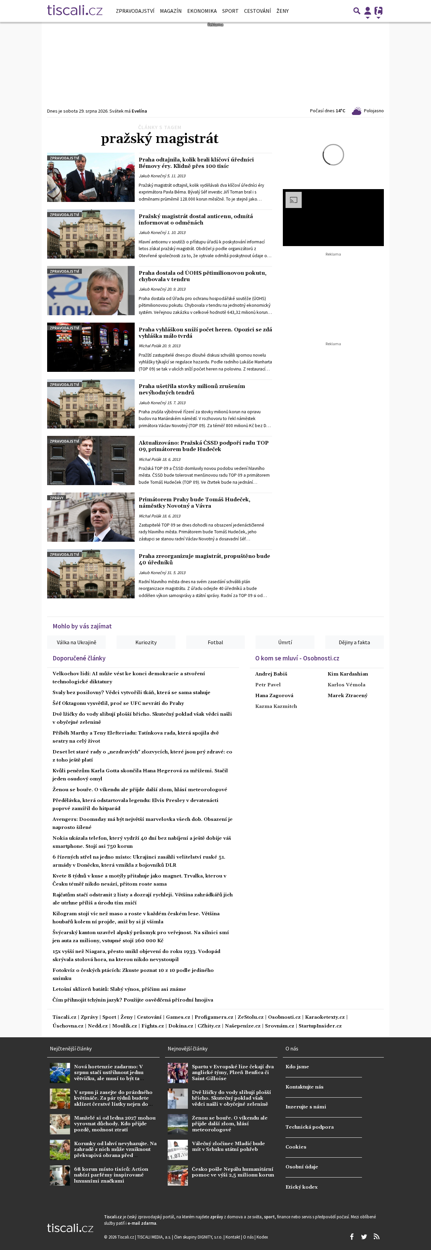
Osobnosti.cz (284, 1017)
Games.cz (178, 1017)
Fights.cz (152, 1026)
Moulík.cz (124, 1026)
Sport (230, 10)
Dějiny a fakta (354, 642)
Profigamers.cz (214, 1017)
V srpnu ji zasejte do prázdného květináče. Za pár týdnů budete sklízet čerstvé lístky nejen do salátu (113, 1101)
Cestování (257, 10)
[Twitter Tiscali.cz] (364, 1237)
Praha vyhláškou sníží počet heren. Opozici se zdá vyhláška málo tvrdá (205, 332)
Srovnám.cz (279, 1026)
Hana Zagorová (274, 696)
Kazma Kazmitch (276, 707)
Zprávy (56, 497)
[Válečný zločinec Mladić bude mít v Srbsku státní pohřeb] (178, 1150)
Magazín (171, 10)
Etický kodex (302, 1187)
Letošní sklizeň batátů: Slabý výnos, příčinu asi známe (119, 989)
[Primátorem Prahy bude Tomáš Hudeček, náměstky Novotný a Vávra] (91, 517)
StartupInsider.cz (320, 1026)
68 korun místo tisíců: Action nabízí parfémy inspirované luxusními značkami (111, 1175)
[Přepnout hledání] (357, 11)
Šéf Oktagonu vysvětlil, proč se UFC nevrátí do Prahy (118, 704)
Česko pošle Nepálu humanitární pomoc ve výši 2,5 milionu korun (233, 1172)
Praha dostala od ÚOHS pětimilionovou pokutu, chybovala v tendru (202, 276)
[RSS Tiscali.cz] (376, 1237)
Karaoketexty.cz (325, 1017)
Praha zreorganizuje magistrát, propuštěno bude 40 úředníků (204, 559)
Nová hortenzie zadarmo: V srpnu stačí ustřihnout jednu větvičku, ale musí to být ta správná (108, 1076)
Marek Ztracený (347, 696)
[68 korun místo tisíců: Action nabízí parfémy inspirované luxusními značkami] (60, 1175)
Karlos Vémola (346, 685)
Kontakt (233, 1237)
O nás (249, 1237)
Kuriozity (146, 642)
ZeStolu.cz (251, 1017)
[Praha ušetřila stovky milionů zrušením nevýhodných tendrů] (91, 403)
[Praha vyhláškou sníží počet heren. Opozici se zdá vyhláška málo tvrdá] (91, 347)
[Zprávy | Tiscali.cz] (74, 11)
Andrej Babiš (271, 674)
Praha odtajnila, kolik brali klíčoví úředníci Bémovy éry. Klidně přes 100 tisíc (196, 163)
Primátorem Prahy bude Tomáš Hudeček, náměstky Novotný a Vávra (194, 502)
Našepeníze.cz (243, 1026)
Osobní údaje (302, 1167)
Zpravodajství (135, 10)
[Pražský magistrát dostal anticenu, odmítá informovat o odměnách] (91, 234)
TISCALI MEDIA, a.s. (154, 1237)
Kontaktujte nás (305, 1087)
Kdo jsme (297, 1067)
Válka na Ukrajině (76, 642)
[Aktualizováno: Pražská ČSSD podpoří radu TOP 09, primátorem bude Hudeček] (91, 460)
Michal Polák (150, 346)
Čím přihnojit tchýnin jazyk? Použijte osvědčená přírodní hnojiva (133, 1000)
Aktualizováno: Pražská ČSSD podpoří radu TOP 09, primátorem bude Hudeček (204, 446)
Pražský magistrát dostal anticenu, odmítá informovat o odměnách (196, 219)
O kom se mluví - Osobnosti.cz (297, 658)
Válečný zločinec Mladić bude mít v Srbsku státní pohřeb (228, 1147)
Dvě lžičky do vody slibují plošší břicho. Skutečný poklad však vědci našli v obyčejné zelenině (231, 1098)
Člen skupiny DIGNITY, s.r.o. (199, 1237)
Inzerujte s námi (306, 1107)
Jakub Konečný (152, 176)
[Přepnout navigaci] (367, 11)
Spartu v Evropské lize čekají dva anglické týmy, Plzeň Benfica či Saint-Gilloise (233, 1073)
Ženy (282, 10)
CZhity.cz (209, 1026)
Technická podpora (310, 1127)
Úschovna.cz (68, 1026)
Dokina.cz (180, 1026)
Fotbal (215, 642)
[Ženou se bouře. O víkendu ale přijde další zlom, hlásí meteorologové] (178, 1124)
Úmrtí (285, 642)
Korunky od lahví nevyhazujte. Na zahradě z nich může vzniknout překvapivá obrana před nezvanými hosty (115, 1152)
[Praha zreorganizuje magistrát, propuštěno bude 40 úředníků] (91, 573)
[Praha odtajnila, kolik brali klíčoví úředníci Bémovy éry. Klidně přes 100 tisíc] (91, 177)
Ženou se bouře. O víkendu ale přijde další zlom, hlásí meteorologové (140, 790)
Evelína (139, 111)
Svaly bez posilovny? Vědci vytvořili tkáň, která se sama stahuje (131, 693)
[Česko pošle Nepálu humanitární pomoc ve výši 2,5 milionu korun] (178, 1175)
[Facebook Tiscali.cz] (351, 1237)
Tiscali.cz (64, 1017)
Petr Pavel (268, 685)
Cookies (296, 1147)
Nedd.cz (98, 1026)
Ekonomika (202, 10)
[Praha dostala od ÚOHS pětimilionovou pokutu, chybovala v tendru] (91, 290)
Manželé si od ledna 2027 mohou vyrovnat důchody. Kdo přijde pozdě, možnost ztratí (115, 1124)
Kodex (262, 1237)
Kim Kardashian (348, 674)
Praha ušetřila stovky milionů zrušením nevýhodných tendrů (192, 389)
